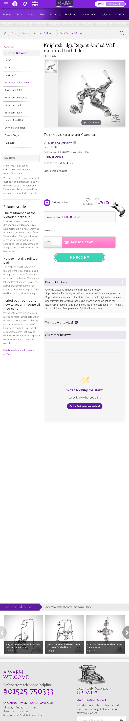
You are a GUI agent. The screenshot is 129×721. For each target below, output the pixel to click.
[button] (85, 282)
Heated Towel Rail (14, 120)
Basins (8, 67)
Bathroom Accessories (16, 97)
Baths (8, 60)
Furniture (9, 142)
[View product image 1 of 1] (51, 66)
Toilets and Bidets (14, 90)
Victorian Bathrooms (16, 53)
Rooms (8, 46)
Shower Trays (12, 135)
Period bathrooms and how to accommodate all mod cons (21, 304)
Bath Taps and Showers (17, 82)
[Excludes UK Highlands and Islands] (36, 4)
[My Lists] (27, 4)
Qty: (48, 242)
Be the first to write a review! (85, 406)
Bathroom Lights (13, 105)
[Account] (16, 4)
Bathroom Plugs (13, 112)
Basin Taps (10, 75)
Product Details (53, 156)
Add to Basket (82, 242)
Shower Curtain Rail (15, 127)
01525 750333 (31, 690)
